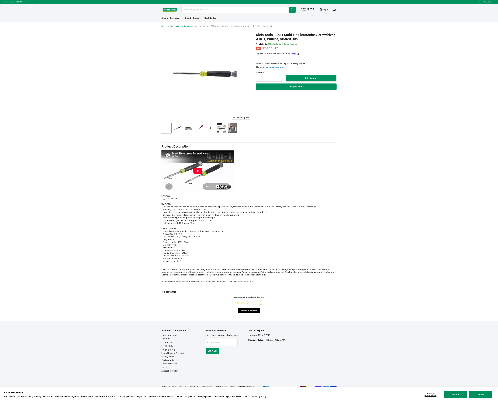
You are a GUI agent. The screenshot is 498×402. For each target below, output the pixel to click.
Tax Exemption (168, 360)
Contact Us (166, 342)
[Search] (292, 10)
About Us (165, 338)
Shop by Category (170, 18)
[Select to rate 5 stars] (260, 303)
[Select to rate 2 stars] (243, 303)
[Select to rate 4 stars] (254, 303)
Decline (480, 394)
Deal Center (210, 18)
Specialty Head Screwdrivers (184, 26)
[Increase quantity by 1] (279, 78)
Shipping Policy (168, 349)
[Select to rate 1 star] (237, 303)
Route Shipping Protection (173, 353)
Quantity (260, 73)
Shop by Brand (192, 18)
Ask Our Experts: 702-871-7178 (14, 2)
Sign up (212, 350)
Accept (455, 394)
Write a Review (249, 310)
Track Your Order (485, 2)
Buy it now (296, 86)
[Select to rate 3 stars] (248, 303)
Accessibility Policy (169, 371)
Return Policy (167, 346)
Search (164, 367)
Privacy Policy (259, 396)
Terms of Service (169, 363)
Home (164, 26)
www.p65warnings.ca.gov (249, 281)
